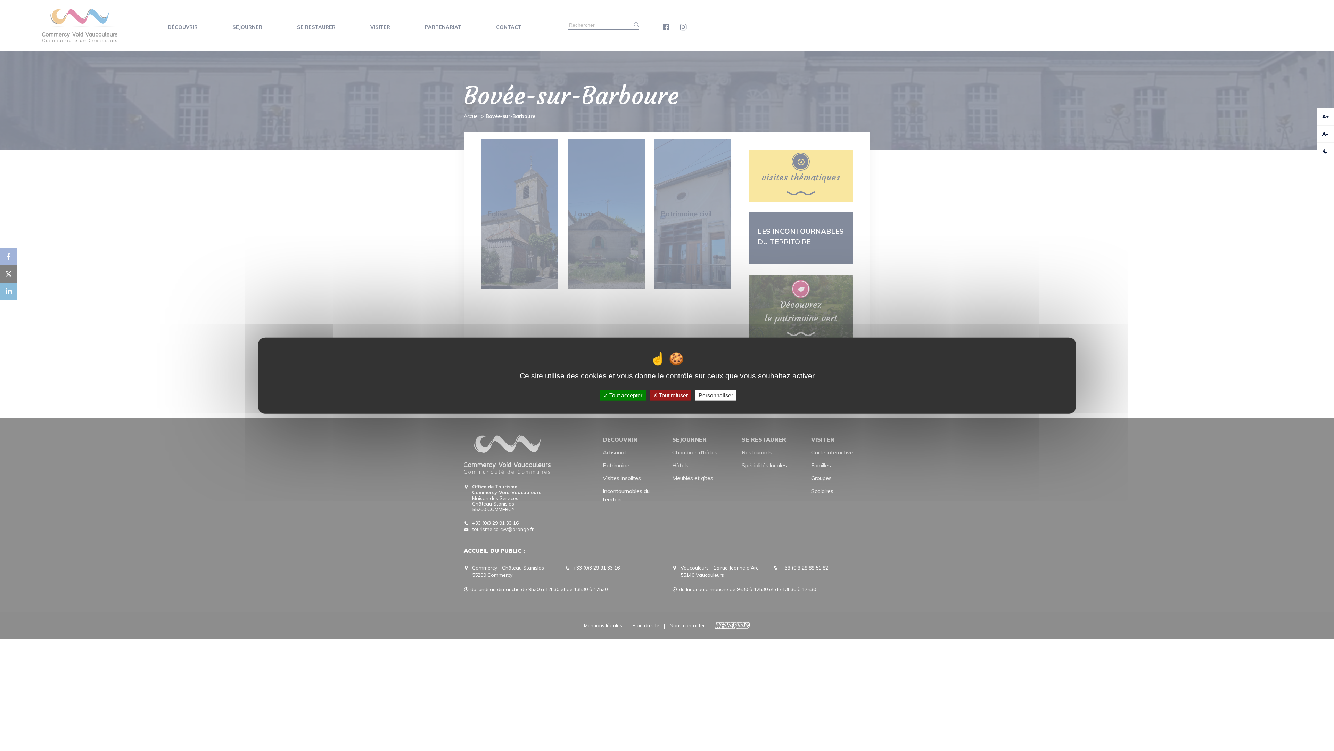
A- (1325, 134)
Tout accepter (625, 395)
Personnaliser (716, 395)
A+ (1325, 116)
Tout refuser (673, 395)
